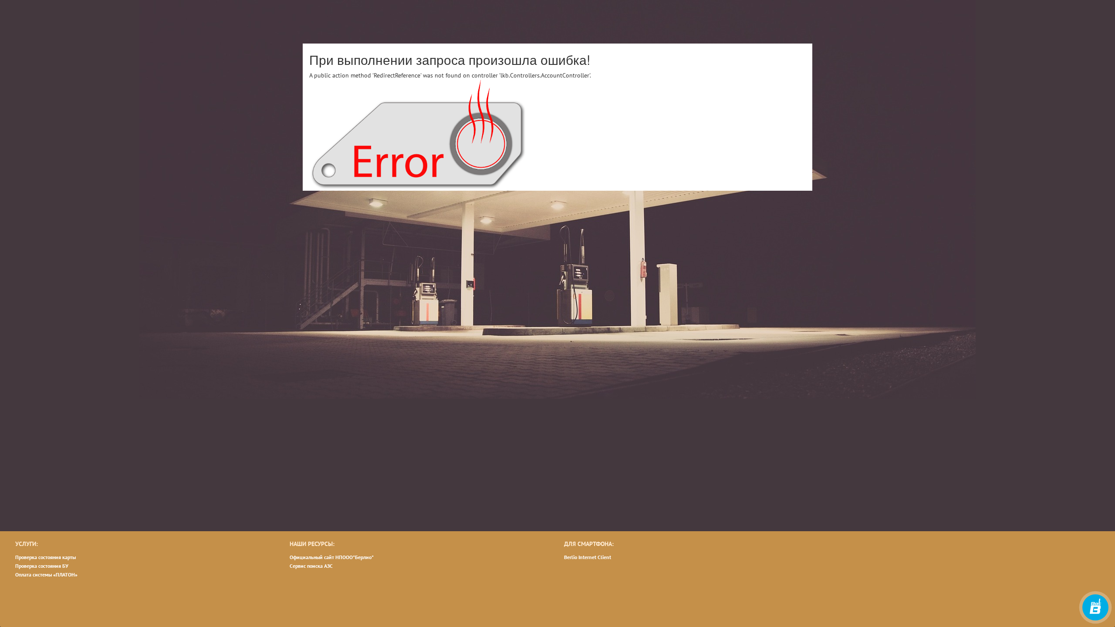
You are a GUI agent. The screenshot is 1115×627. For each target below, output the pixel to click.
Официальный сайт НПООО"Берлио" (332, 557)
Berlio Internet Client (587, 557)
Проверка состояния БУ (41, 566)
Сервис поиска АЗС (311, 566)
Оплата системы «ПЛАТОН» (46, 574)
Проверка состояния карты (45, 557)
